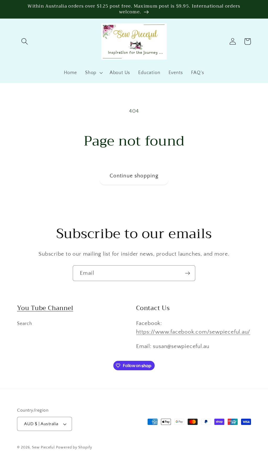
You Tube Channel (45, 308)
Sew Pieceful (43, 447)
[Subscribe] (187, 273)
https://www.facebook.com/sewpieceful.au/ (193, 332)
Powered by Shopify (74, 447)
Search (24, 323)
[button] (24, 41)
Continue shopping (134, 176)
